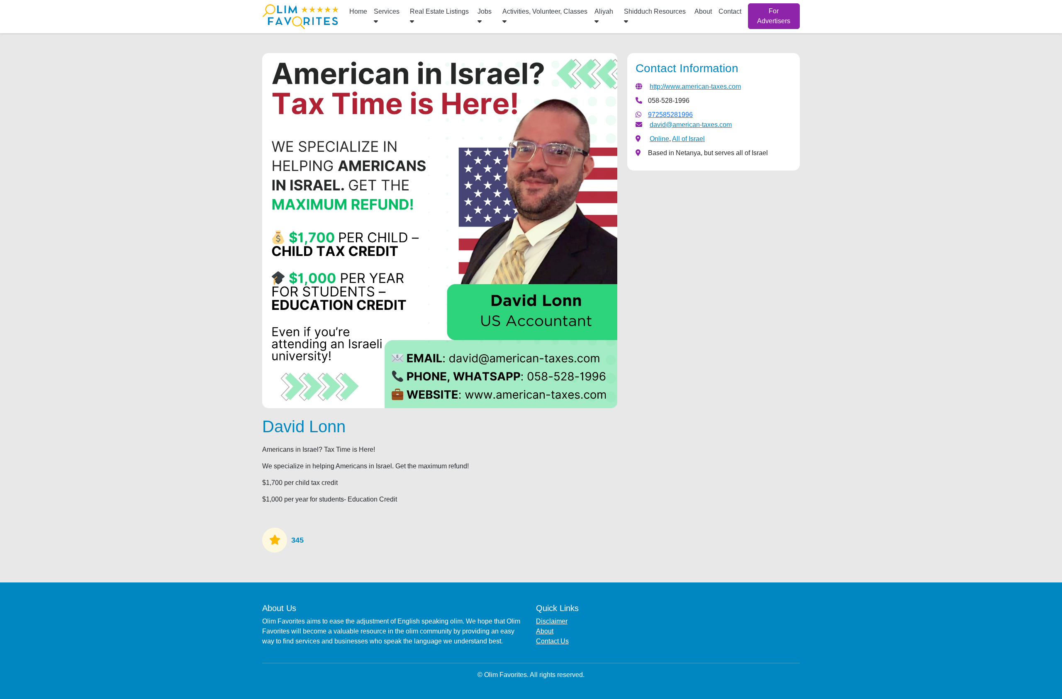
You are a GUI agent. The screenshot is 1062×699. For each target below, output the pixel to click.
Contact (730, 11)
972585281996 (670, 114)
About (703, 11)
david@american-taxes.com (691, 124)
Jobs (484, 11)
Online (659, 138)
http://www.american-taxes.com (695, 86)
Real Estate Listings (439, 11)
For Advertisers (773, 15)
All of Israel (688, 138)
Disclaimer (552, 621)
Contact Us (552, 641)
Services (386, 11)
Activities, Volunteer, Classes (544, 11)
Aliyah (603, 11)
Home (358, 11)
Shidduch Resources (655, 11)
